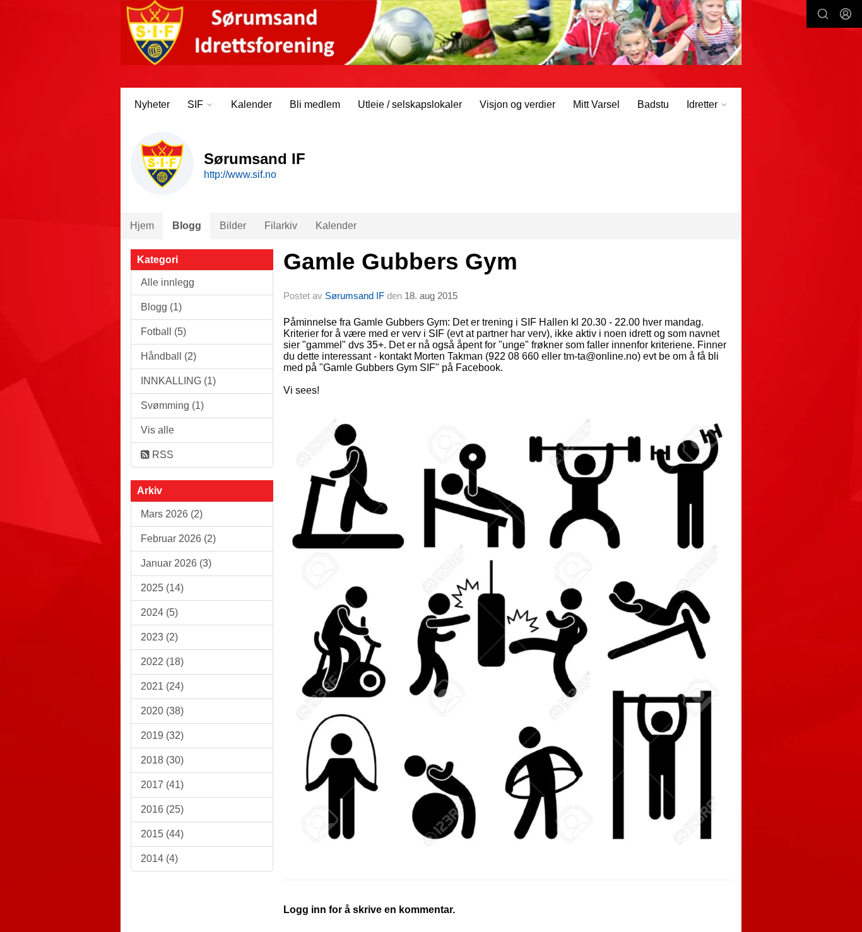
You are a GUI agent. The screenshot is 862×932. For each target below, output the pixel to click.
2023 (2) (159, 637)
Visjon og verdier (517, 104)
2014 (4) (159, 858)
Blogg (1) (161, 307)
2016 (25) (162, 809)
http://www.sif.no (240, 174)
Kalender (251, 104)
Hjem (142, 225)
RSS (162, 454)
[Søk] (823, 14)
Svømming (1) (172, 405)
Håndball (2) (168, 356)
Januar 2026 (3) (176, 563)
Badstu (653, 104)
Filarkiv (280, 225)
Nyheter (152, 104)
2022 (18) (162, 661)
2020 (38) (162, 710)
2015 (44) (162, 834)
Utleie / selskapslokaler (410, 104)
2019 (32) (162, 735)
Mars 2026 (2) (172, 514)
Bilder (233, 225)
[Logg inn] (845, 14)
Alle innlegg (167, 282)
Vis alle (157, 430)
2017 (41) (162, 784)
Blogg (186, 225)
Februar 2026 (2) (178, 538)
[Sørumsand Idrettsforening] (431, 32)
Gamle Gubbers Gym (400, 261)
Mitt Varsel (596, 104)
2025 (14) (162, 587)
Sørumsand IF (354, 295)
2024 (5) (159, 612)
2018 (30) (162, 760)
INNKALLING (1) (178, 380)
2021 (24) (162, 686)
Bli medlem (315, 104)
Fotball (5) (163, 331)
